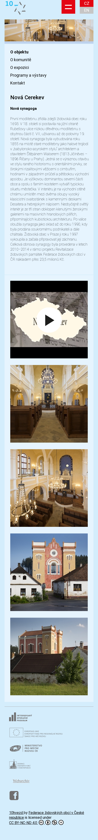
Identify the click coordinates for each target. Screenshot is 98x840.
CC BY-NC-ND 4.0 (23, 823)
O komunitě (20, 60)
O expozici (19, 67)
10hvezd (16, 813)
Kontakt (17, 83)
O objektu (19, 52)
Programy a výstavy (28, 75)
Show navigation (68, 7)
